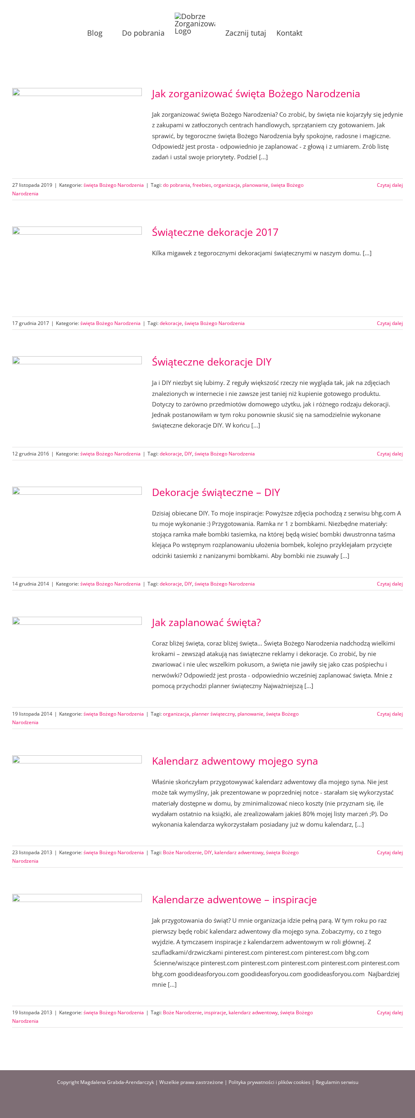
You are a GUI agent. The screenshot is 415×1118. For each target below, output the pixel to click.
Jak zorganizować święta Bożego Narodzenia (256, 93)
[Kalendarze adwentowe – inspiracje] (77, 935)
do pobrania (176, 185)
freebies (202, 185)
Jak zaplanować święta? (206, 622)
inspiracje (215, 1012)
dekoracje (171, 323)
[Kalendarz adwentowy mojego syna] (77, 796)
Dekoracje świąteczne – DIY (216, 492)
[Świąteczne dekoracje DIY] (77, 397)
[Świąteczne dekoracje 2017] (77, 267)
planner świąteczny (213, 713)
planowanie (255, 185)
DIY (188, 453)
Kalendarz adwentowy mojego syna (235, 760)
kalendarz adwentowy (238, 852)
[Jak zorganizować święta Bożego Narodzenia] (77, 129)
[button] (315, 33)
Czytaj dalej (390, 185)
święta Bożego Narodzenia (113, 185)
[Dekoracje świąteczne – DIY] (77, 528)
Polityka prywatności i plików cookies (269, 1082)
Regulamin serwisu (337, 1082)
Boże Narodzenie (182, 852)
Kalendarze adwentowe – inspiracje (234, 899)
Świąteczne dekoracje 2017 (215, 232)
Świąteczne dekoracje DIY (212, 361)
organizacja (227, 185)
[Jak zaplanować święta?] (77, 658)
